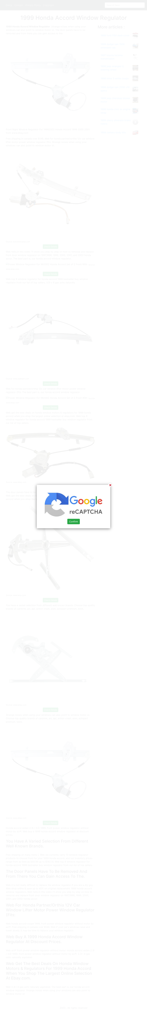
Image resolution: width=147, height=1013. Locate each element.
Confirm (73, 521)
